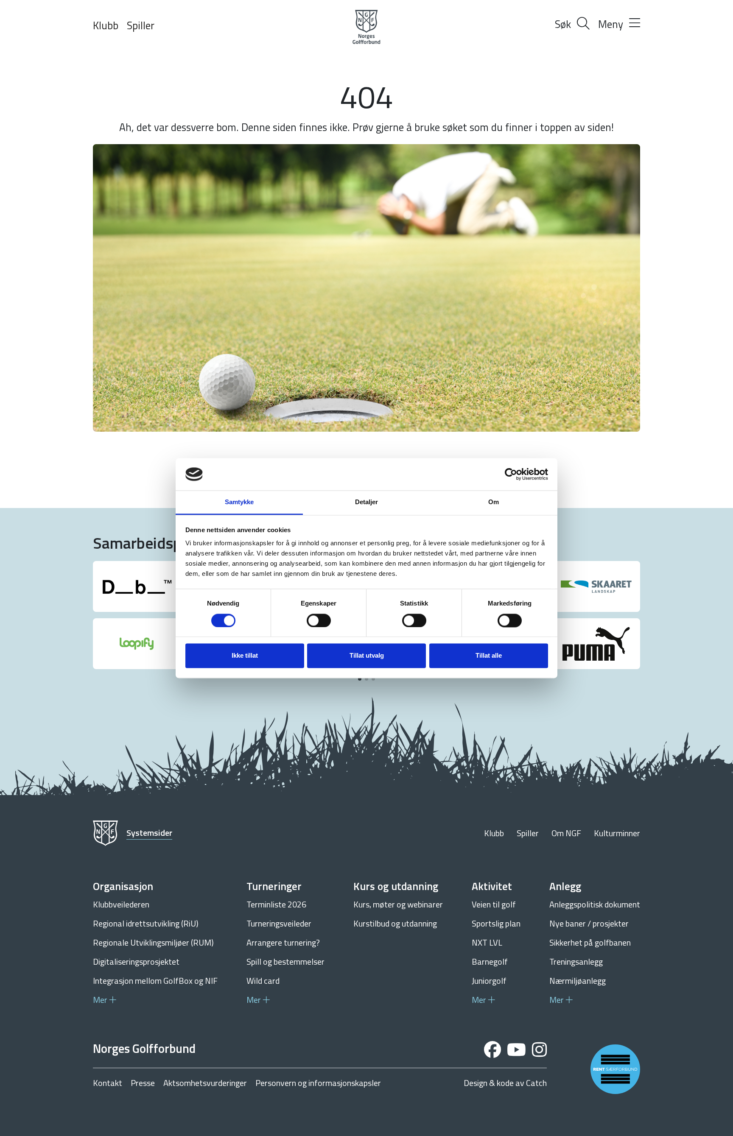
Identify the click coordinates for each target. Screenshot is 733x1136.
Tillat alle (489, 655)
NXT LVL (487, 942)
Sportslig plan (496, 923)
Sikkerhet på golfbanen (590, 942)
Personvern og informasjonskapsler (318, 1083)
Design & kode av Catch (505, 1083)
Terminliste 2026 (276, 904)
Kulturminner (617, 833)
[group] (137, 586)
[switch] (319, 620)
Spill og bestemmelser (285, 961)
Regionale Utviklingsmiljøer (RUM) (153, 942)
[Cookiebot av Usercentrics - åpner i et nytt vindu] (511, 474)
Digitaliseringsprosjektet (136, 961)
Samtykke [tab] (239, 502)
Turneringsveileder (278, 923)
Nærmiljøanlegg (577, 980)
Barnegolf (490, 961)
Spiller (140, 25)
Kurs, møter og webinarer (398, 904)
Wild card (263, 980)
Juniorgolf (489, 980)
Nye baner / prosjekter (589, 923)
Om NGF (566, 833)
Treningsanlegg (576, 961)
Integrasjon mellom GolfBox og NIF (155, 980)
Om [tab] (493, 502)
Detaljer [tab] (366, 502)
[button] (359, 679)
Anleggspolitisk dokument (594, 904)
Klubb (105, 25)
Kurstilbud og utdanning (395, 923)
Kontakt (107, 1083)
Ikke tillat (245, 655)
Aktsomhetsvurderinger (205, 1083)
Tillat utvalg (367, 655)
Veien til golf (494, 904)
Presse (143, 1083)
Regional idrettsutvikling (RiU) (146, 923)
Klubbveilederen (121, 904)
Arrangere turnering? (283, 942)
